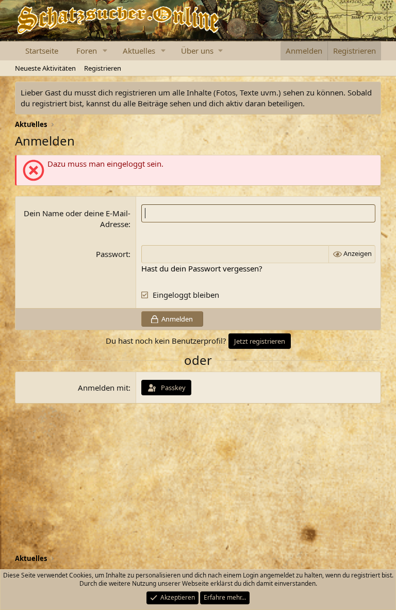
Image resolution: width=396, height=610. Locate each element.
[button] (105, 50)
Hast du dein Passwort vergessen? (201, 268)
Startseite (41, 50)
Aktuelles (139, 50)
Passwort (112, 254)
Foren (86, 50)
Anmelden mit (103, 387)
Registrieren (102, 68)
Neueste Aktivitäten (45, 68)
